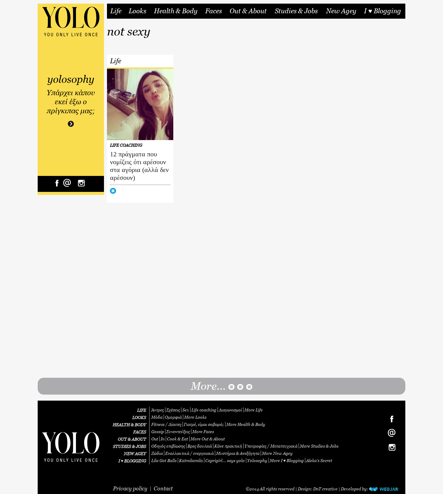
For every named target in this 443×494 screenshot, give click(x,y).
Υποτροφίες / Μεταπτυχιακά (270, 446)
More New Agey (277, 453)
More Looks (195, 417)
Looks (137, 11)
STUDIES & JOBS (129, 446)
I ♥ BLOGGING (132, 460)
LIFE (141, 410)
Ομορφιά (173, 417)
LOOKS (139, 417)
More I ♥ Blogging (287, 460)
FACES (139, 431)
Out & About (248, 11)
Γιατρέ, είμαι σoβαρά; (204, 424)
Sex (185, 409)
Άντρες (157, 409)
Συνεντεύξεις (178, 431)
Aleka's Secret (319, 460)
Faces (213, 11)
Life (115, 11)
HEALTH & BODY (129, 424)
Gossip (157, 431)
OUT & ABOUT (132, 439)
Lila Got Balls (164, 460)
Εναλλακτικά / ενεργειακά (189, 453)
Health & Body (175, 11)
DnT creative (325, 488)
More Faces (203, 431)
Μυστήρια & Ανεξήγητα (237, 453)
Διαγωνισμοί (230, 409)
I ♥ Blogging (382, 11)
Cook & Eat (177, 438)
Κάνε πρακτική (228, 446)
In (163, 438)
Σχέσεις (173, 409)
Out (154, 438)
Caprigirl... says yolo (225, 460)
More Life (253, 409)
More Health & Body (245, 424)
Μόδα (156, 417)
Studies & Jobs (296, 11)
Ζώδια (157, 453)
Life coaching (203, 409)
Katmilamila (191, 460)
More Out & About (207, 438)
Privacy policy (130, 488)
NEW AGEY (135, 453)
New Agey (341, 11)
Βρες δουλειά (199, 446)
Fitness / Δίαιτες (166, 424)
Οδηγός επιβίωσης (168, 446)
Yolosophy (257, 460)
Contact (163, 488)
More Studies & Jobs (319, 446)
